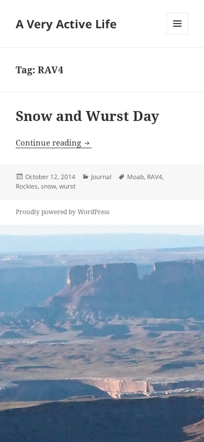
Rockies (27, 186)
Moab (135, 176)
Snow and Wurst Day (87, 115)
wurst (67, 186)
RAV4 (154, 176)
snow (48, 186)
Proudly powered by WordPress (62, 211)
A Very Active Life (66, 23)
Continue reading (54, 142)
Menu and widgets (177, 34)
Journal (101, 176)
